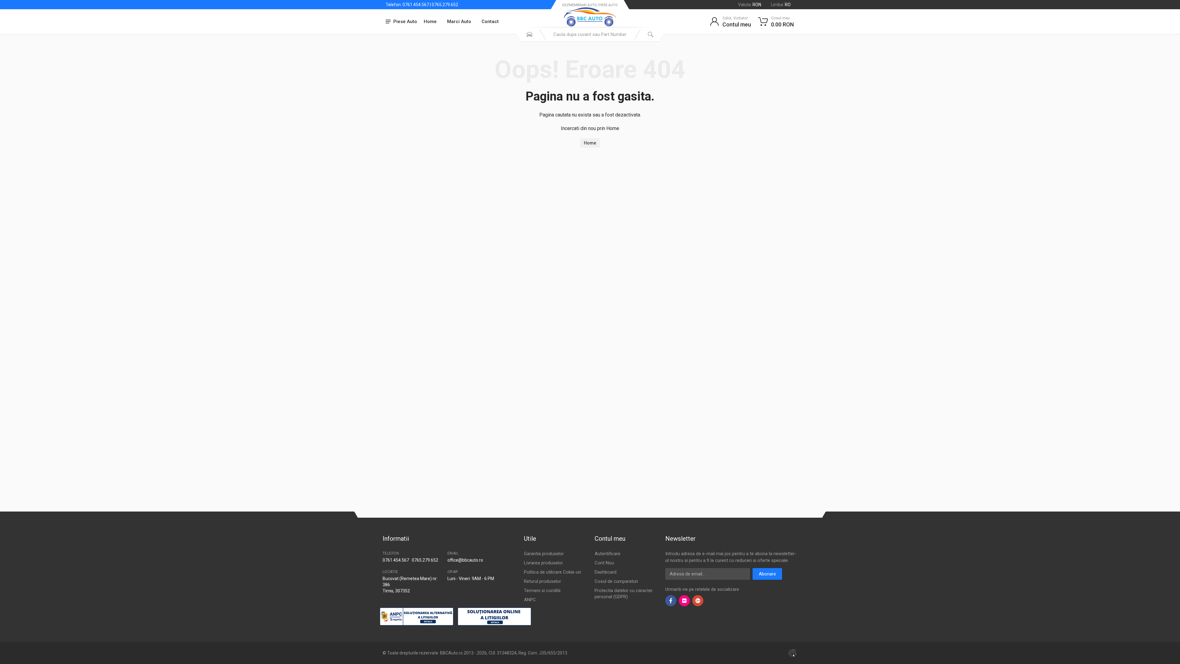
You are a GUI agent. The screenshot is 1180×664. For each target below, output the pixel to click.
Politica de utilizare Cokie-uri (552, 572)
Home (430, 21)
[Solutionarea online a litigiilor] (494, 616)
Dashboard (605, 572)
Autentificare (607, 553)
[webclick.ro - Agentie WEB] (792, 652)
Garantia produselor (544, 553)
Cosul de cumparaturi (616, 581)
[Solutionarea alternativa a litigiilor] (416, 616)
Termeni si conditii (542, 590)
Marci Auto (459, 21)
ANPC (530, 600)
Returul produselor (542, 581)
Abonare (767, 574)
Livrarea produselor (543, 563)
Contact (490, 21)
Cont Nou (604, 563)
